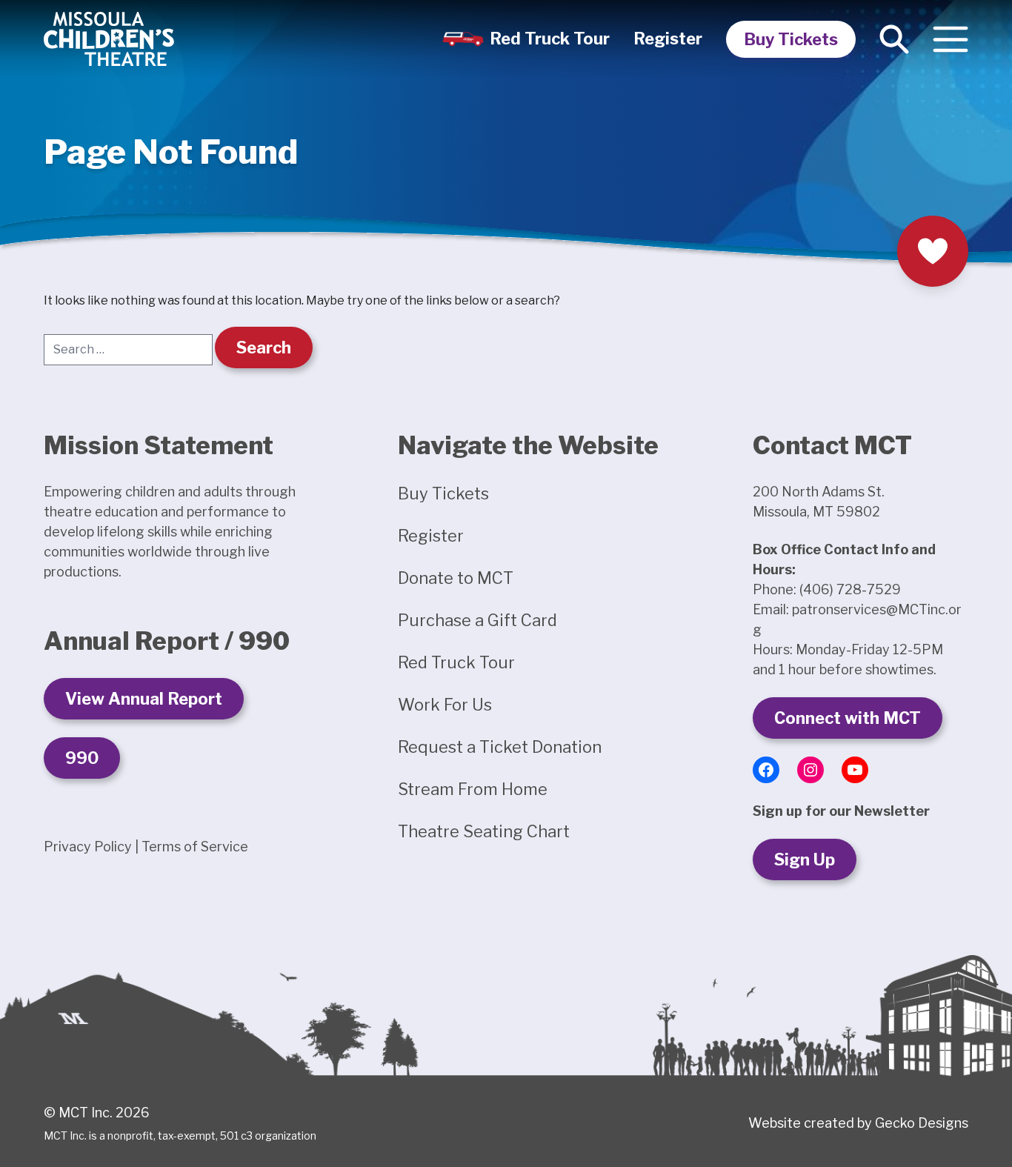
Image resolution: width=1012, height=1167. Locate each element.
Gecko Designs (921, 1123)
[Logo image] (109, 39)
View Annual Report (143, 698)
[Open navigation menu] (950, 39)
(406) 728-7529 (850, 589)
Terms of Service (195, 846)
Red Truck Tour (550, 38)
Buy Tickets (791, 39)
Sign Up (804, 859)
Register (667, 38)
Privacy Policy (88, 846)
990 (82, 758)
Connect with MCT (847, 718)
